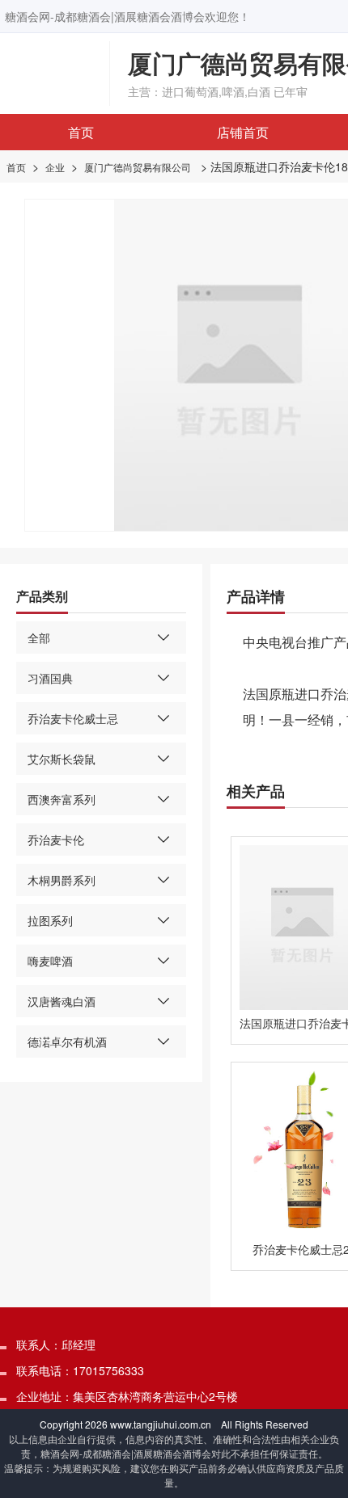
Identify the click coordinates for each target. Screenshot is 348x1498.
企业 (55, 167)
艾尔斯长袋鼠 (61, 759)
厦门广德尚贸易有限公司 (137, 167)
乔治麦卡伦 (56, 839)
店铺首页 (243, 132)
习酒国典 (50, 678)
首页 (81, 132)
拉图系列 (50, 920)
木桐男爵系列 (61, 880)
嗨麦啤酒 (50, 961)
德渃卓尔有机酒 (67, 1041)
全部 (39, 637)
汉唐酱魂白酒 (61, 1001)
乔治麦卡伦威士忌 (73, 718)
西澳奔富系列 (61, 799)
